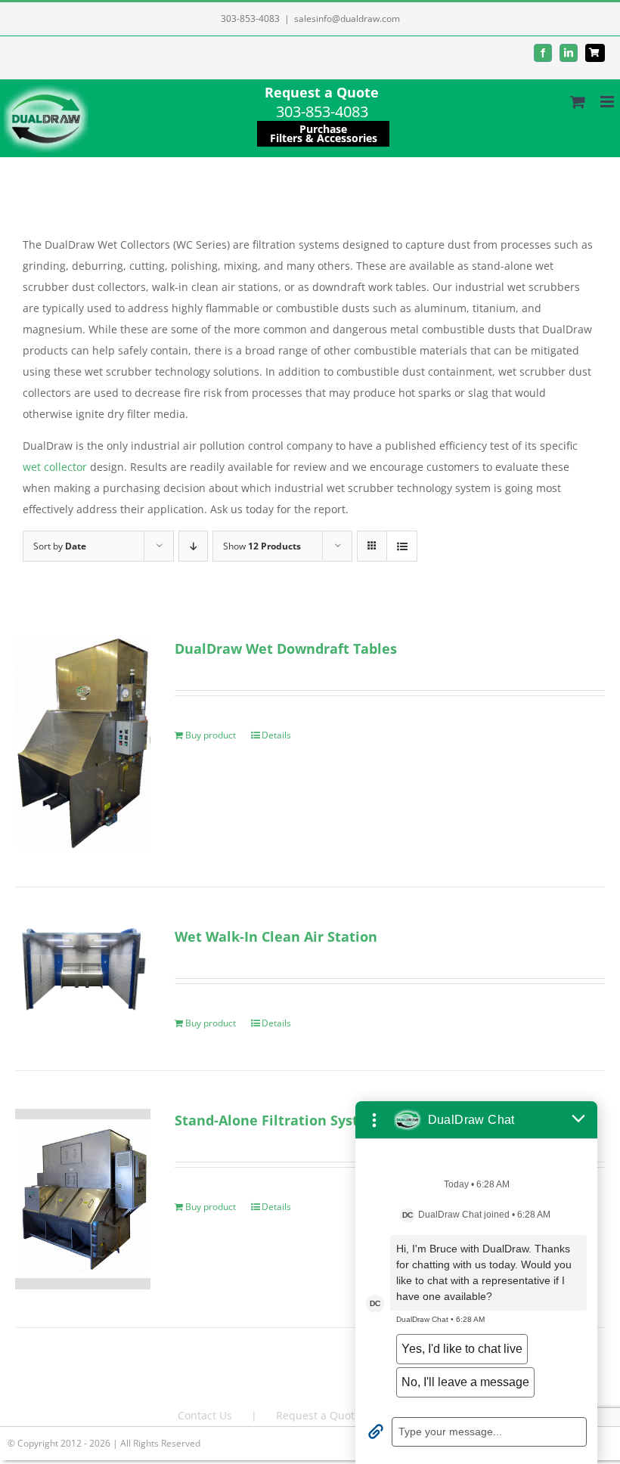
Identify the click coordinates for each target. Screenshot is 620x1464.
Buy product (210, 735)
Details (276, 735)
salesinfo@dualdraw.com (347, 18)
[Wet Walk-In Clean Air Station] (82, 975)
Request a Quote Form (332, 1415)
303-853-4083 (250, 18)
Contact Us (205, 1415)
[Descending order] (193, 546)
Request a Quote (322, 92)
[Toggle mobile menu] (608, 102)
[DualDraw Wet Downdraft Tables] (82, 743)
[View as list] (402, 546)
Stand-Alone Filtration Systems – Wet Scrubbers (337, 1120)
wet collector (55, 467)
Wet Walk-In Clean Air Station (276, 936)
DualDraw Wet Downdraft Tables (286, 648)
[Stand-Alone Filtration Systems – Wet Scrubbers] (82, 1199)
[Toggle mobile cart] (577, 102)
